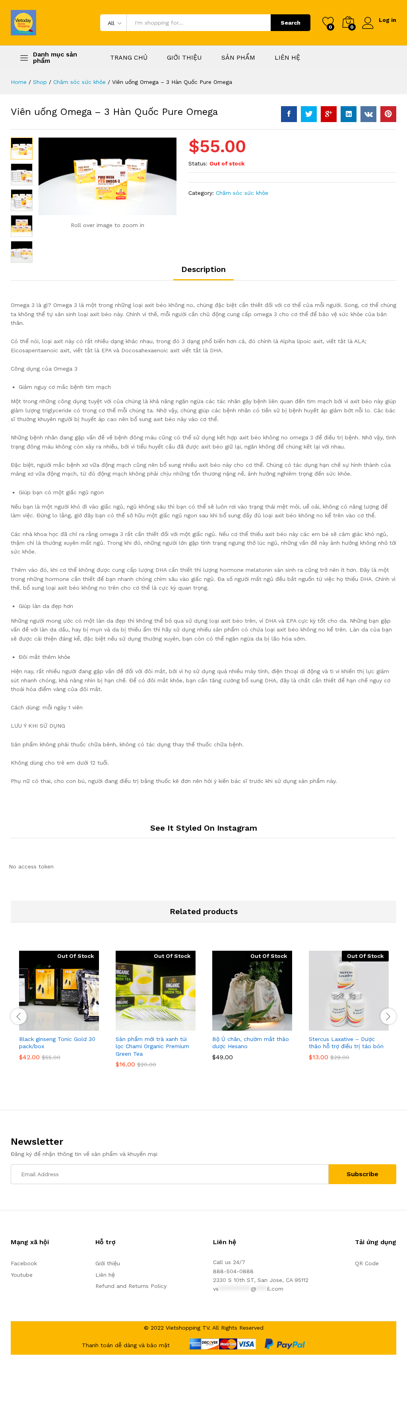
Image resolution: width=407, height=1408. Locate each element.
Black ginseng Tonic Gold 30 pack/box (57, 1042)
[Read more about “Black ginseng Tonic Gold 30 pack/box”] (40, 1026)
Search (290, 22)
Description (203, 269)
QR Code (367, 1263)
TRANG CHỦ (128, 57)
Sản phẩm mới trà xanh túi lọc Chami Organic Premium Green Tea (152, 1046)
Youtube (22, 1275)
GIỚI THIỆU (184, 57)
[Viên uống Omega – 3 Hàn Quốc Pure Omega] (289, 114)
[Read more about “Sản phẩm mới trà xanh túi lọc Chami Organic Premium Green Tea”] (136, 1026)
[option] (59, 1011)
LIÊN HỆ (287, 57)
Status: (197, 163)
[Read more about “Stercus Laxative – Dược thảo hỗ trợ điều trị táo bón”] (329, 1026)
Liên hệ (105, 1275)
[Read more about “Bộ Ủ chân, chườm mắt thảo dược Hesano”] (233, 1026)
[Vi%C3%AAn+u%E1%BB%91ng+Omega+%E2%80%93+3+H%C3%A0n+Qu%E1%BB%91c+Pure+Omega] (309, 114)
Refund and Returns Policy (131, 1286)
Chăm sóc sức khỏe (242, 193)
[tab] (203, 272)
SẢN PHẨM (238, 57)
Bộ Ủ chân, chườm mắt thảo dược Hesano (250, 1042)
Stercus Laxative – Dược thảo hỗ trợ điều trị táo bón (346, 1042)
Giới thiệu (107, 1263)
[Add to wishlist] (76, 1026)
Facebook (24, 1263)
